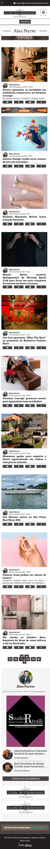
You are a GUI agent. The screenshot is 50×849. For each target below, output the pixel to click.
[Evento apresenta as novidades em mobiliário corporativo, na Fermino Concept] (24, 64)
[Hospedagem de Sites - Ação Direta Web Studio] (25, 845)
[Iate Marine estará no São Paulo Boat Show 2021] (24, 491)
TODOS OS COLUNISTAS (26, 778)
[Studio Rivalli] (25, 746)
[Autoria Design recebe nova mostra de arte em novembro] (24, 133)
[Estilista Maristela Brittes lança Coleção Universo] (24, 191)
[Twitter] (18, 102)
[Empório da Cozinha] (24, 112)
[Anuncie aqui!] (26, 797)
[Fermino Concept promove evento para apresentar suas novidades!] (24, 373)
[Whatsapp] (41, 102)
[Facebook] (7, 102)
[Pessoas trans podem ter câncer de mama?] (24, 549)
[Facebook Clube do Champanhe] (1, 3)
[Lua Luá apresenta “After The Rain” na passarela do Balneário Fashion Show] (24, 312)
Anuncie (25, 22)
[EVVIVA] (25, 39)
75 (28, 659)
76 (33, 659)
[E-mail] (30, 102)
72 (10, 659)
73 (16, 659)
